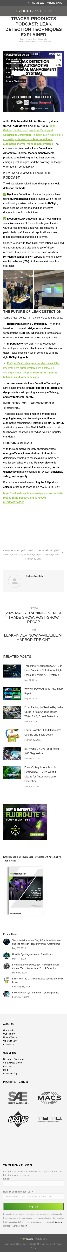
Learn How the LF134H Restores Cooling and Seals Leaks (42, 732)
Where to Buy (55, 3)
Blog (5, 1070)
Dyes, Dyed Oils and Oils (17, 55)
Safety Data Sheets (12, 1062)
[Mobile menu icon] (6, 11)
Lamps (9, 77)
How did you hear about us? (18, 1191)
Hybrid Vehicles (13, 64)
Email (6, 1178)
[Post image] (12, 671)
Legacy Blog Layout (15, 81)
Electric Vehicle (13, 59)
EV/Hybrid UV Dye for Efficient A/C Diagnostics (41, 751)
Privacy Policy (10, 1073)
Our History (9, 1033)
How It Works (10, 1037)
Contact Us (8, 1044)
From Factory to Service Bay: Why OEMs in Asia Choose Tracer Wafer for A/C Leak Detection (43, 712)
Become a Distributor (13, 1059)
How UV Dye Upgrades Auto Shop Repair (43, 691)
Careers (7, 1066)
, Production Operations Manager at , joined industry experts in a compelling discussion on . (33, 134)
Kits (8, 72)
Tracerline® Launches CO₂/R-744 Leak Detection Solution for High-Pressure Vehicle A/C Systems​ (43, 670)
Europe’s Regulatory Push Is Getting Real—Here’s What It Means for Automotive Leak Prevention (40, 774)
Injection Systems (14, 68)
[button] (57, 6)
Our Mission (9, 1030)
